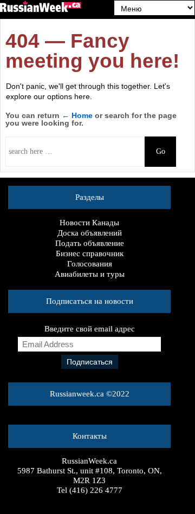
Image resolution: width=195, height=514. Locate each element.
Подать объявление (89, 243)
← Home (77, 115)
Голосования (89, 263)
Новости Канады (89, 222)
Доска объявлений (89, 233)
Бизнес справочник (89, 253)
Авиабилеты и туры (90, 274)
